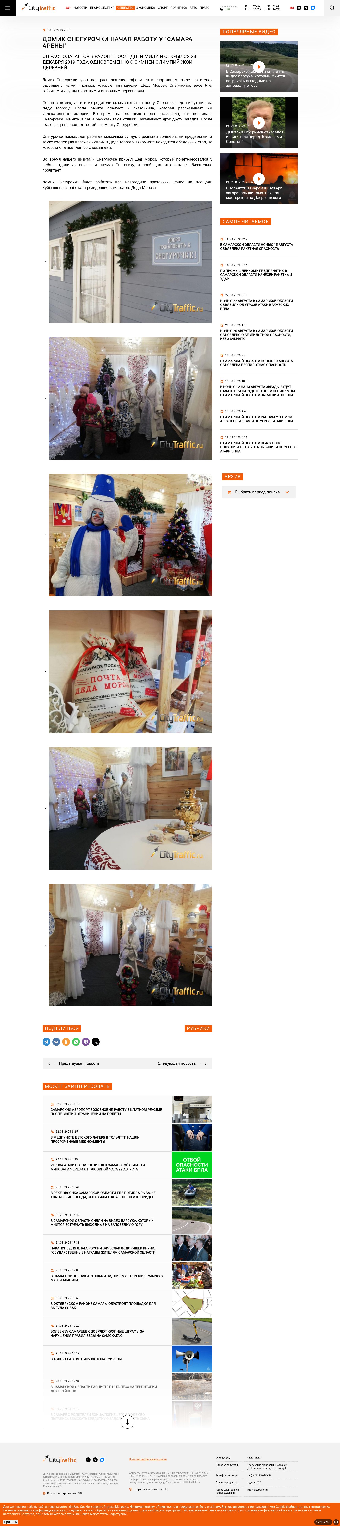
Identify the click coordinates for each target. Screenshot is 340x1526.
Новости (81, 8)
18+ (68, 7)
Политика (178, 8)
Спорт (163, 8)
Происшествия (102, 8)
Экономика (145, 8)
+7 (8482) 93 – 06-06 (259, 1475)
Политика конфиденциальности (148, 1459)
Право (205, 8)
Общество (125, 8)
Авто (193, 8)
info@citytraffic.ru (257, 1489)
